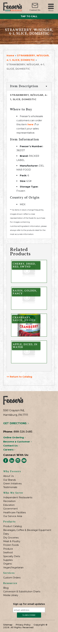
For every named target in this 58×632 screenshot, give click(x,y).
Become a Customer (17, 441)
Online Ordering (13, 437)
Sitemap (7, 624)
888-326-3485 (23, 431)
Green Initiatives (12, 483)
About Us (8, 476)
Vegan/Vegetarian (13, 567)
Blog (6, 588)
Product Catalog (12, 526)
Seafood (8, 552)
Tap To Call (29, 16)
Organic (7, 564)
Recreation (9, 501)
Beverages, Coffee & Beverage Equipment (27, 530)
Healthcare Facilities (14, 512)
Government (10, 509)
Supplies (8, 560)
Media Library (10, 595)
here (30, 124)
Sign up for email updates (29, 604)
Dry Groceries (11, 538)
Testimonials (10, 487)
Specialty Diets (11, 556)
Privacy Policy (23, 624)
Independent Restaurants (17, 497)
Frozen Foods (11, 545)
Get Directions (15, 423)
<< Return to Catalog (19, 376)
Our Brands (9, 480)
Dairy (6, 534)
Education (9, 505)
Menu (50, 10)
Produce (8, 549)
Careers (8, 449)
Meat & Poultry (11, 541)
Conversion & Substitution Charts (21, 591)
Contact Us (34, 10)
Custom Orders (11, 577)
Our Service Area (12, 516)
